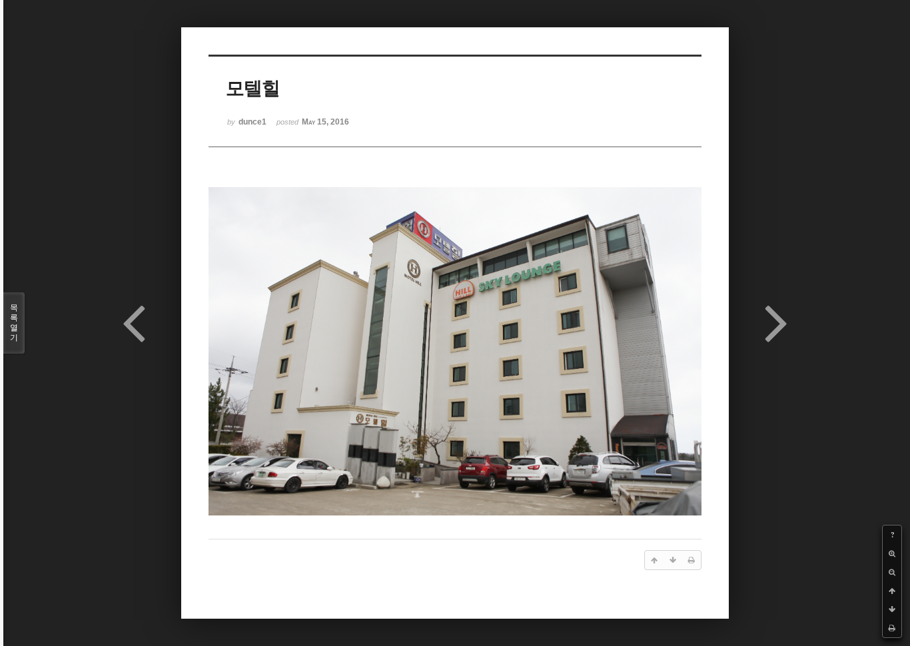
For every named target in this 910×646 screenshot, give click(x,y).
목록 (14, 322)
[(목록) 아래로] (892, 609)
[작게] (892, 572)
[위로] (892, 590)
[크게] (892, 553)
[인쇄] (892, 628)
